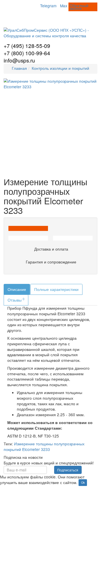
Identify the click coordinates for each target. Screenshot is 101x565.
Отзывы (16, 300)
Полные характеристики (56, 289)
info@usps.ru (19, 60)
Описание (17, 289)
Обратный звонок (79, 7)
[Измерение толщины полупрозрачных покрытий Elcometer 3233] (50, 125)
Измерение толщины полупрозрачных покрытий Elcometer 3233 (44, 446)
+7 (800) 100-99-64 (27, 53)
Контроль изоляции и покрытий (60, 68)
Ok (83, 483)
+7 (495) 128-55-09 (27, 45)
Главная (19, 68)
